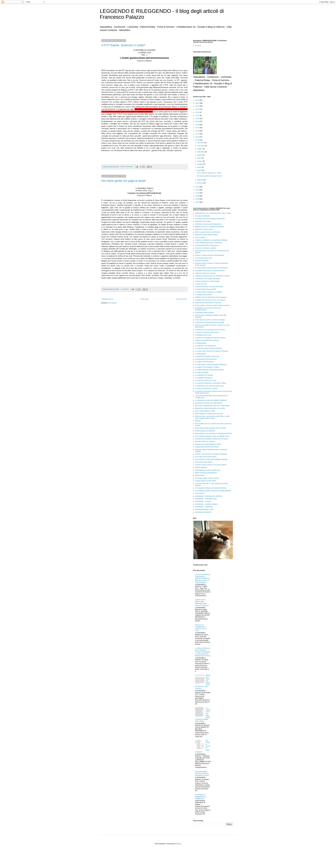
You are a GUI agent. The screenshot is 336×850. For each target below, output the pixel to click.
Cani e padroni (200, 237)
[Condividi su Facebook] (148, 166)
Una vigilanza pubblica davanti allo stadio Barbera (213, 491)
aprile (199, 167)
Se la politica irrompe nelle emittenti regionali (211, 459)
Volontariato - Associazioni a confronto (208, 496)
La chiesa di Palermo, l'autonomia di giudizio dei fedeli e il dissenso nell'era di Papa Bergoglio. (203, 578)
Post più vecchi (181, 299)
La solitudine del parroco (204, 378)
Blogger (178, 844)
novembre (201, 146)
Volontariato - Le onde (203, 501)
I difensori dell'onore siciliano (205, 273)
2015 (197, 134)
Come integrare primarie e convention (208, 243)
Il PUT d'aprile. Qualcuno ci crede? (123, 45)
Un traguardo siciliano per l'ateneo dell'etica (210, 488)
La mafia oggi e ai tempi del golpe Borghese (211, 364)
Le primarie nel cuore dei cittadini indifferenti (211, 400)
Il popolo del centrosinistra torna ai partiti (209, 322)
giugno (200, 161)
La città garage (200, 354)
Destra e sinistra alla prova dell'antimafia (209, 255)
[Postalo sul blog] (143, 166)
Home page (144, 299)
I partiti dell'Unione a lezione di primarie (209, 287)
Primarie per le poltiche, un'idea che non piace (211, 439)
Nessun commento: (127, 166)
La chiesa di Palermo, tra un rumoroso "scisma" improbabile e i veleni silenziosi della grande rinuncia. (203, 652)
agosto (200, 155)
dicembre (200, 143)
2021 (197, 115)
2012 (197, 187)
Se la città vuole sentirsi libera (205, 457)
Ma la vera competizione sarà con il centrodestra (212, 406)
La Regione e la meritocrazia (205, 346)
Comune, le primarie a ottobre (205, 248)
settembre (201, 152)
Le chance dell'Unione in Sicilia (206, 388)
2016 (197, 131)
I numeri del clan (201, 284)
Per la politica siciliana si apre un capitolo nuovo (212, 436)
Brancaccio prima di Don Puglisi (206, 235)
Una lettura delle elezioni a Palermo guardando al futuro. (202, 773)
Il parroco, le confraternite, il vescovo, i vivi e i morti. (201, 627)
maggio (200, 164)
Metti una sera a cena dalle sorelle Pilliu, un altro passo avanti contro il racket (212, 417)
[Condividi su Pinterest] (151, 166)
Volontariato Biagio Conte (204, 509)
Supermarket (199, 475)
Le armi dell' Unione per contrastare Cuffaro (210, 383)
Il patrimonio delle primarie (204, 312)
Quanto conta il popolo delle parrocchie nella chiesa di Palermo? (202, 602)
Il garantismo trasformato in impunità (208, 303)
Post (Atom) (112, 303)
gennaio (200, 183)
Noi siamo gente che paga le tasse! (123, 180)
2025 (197, 103)
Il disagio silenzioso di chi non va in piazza (210, 300)
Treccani (198, 46)
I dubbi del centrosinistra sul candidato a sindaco (212, 276)
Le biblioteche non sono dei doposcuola (209, 386)
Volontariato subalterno (203, 512)
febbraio (200, 180)
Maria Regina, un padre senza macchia (209, 414)
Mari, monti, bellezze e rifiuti (205, 411)
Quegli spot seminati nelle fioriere (207, 447)
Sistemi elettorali (201, 467)
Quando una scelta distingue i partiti (208, 444)
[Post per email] (136, 166)
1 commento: (125, 289)
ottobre (200, 149)
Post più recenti (107, 299)
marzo (199, 170)
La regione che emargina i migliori (207, 367)
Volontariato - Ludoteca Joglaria (206, 504)
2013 (197, 140)
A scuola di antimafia (202, 216)
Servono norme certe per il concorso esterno (211, 465)
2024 (197, 106)
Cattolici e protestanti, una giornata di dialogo (211, 240)
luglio (199, 158)
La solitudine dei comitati (204, 375)
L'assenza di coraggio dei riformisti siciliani (210, 338)
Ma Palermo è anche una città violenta (208, 403)
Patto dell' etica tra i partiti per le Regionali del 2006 (213, 433)
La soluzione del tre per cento (205, 380)
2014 (197, 137)
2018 (197, 125)
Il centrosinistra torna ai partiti (205, 289)
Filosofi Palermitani (202, 261)
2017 (197, 128)
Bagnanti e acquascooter (204, 229)
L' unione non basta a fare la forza (207, 332)
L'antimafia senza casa (203, 335)
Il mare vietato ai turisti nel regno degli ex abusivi (212, 305)
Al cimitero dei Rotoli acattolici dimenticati (210, 219)
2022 (197, 112)
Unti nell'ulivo (200, 493)
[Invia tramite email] (141, 166)
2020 (197, 118)
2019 (197, 121)
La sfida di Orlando (202, 372)
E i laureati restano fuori (203, 258)
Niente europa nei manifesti (205, 431)
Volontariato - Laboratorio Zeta (206, 499)
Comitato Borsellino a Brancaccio (207, 245)
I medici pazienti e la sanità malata (207, 281)
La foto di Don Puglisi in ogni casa (207, 356)
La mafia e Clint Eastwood (204, 362)
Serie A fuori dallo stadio (203, 462)
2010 (197, 193)
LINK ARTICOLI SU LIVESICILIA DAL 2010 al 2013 (213, 213)
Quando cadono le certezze (205, 441)
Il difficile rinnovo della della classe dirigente (211, 297)
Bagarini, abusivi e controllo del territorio (209, 227)
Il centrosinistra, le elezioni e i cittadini (208, 292)
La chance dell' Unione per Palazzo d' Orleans (211, 351)
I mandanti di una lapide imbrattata (207, 279)
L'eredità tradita (200, 343)
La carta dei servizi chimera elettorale (208, 348)
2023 (197, 109)
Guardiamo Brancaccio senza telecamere (210, 271)
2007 (197, 202)
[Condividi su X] (146, 166)
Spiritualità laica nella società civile (207, 470)
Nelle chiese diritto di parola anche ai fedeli (210, 428)
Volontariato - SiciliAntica (204, 507)
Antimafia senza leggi (202, 221)
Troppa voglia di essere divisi (205, 481)
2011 (197, 190)
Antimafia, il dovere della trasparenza (208, 224)
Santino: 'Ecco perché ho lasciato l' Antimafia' (211, 454)
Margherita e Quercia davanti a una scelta (210, 408)
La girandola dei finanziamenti (206, 359)
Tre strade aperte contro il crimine (207, 478)
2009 (197, 196)
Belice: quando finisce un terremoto (207, 232)
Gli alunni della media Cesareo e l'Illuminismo (211, 268)
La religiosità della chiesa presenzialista (209, 370)
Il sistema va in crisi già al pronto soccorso (210, 330)
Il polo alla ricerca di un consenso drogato (210, 320)
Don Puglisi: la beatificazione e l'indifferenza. (200, 796)
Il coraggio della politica (203, 295)
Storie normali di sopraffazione (206, 473)
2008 (197, 199)
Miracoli (198, 421)
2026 (197, 100)
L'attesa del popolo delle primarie (207, 340)
